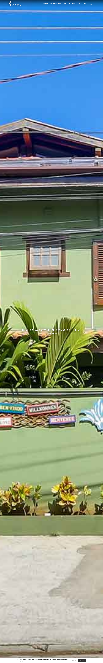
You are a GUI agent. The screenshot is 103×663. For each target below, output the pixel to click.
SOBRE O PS (45, 3)
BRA (91, 4)
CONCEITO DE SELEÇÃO (56, 3)
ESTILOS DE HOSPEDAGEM (70, 3)
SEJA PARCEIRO (82, 3)
